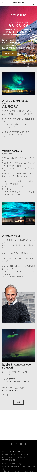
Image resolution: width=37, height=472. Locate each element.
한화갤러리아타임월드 (8, 460)
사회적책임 (12, 457)
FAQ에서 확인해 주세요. (10, 390)
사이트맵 (24, 451)
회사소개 (4, 451)
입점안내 (4, 457)
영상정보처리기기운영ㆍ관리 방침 (12, 454)
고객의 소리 (21, 457)
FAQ (32, 454)
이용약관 (26, 454)
